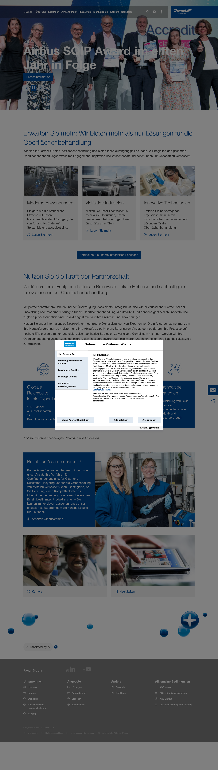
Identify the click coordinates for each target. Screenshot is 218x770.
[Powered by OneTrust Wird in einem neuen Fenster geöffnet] (150, 428)
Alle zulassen (149, 420)
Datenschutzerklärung (102, 390)
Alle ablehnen (121, 420)
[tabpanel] (126, 379)
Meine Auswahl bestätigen (75, 420)
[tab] (71, 354)
